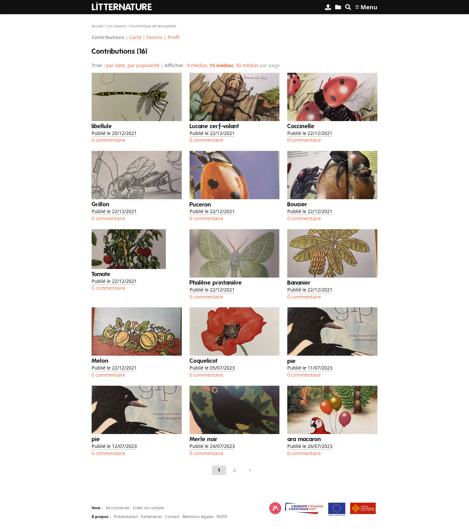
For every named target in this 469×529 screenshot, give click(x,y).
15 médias (221, 65)
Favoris (154, 37)
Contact (172, 516)
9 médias (197, 65)
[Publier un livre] (328, 7)
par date (115, 65)
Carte (135, 37)
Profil (174, 37)
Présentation (126, 516)
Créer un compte (148, 507)
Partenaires (151, 516)
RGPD (222, 516)
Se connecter (118, 507)
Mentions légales (198, 516)
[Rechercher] (348, 7)
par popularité (144, 65)
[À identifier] (338, 7)
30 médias (247, 65)
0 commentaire (108, 140)
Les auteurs (117, 26)
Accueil (97, 26)
